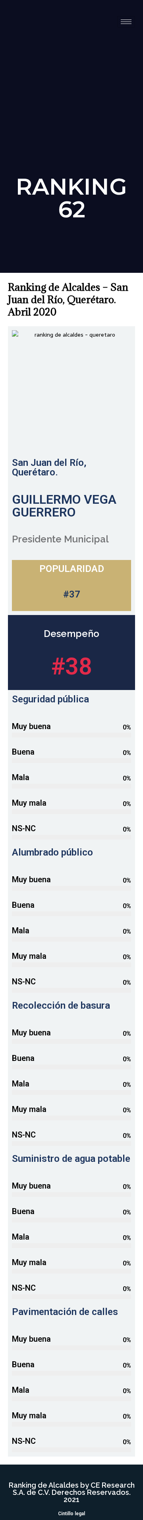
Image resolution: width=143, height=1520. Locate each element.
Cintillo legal (71, 1513)
